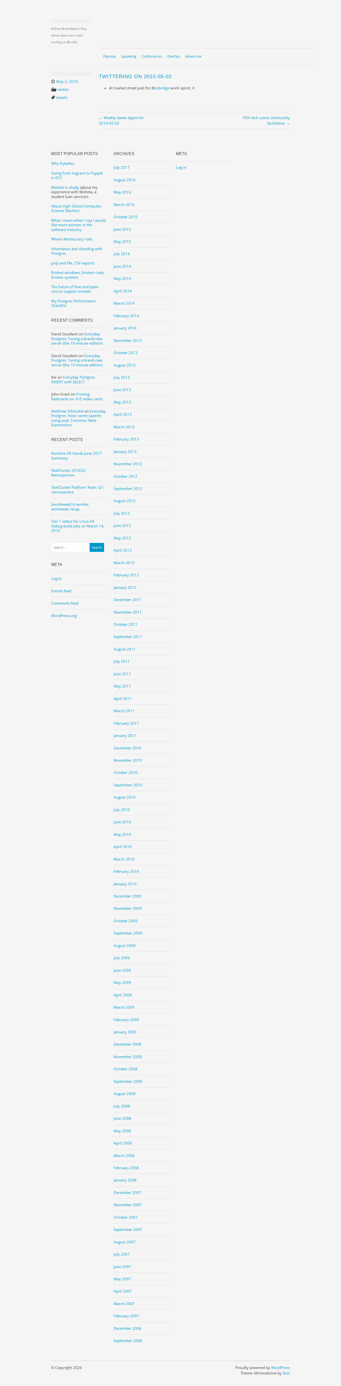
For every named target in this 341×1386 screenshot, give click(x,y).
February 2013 (126, 439)
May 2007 (122, 1278)
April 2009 (123, 994)
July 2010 (122, 809)
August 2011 (125, 649)
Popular (109, 56)
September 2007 (128, 1229)
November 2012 (128, 463)
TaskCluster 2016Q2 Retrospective (68, 472)
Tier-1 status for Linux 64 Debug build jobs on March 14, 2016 (77, 526)
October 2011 (126, 624)
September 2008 (128, 1081)
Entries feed (61, 590)
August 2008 (125, 1093)
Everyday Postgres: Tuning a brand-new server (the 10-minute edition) (76, 338)
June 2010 (122, 821)
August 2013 (125, 365)
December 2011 (127, 599)
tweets (61, 97)
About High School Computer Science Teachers (76, 208)
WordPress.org (64, 615)
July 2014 (122, 253)
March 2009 (124, 1007)
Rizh (286, 1373)
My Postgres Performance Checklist (73, 303)
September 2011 (128, 636)
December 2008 (127, 1044)
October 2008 (126, 1068)
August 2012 (125, 500)
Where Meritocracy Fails (72, 238)
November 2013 (128, 340)
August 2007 (125, 1241)
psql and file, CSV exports (73, 262)
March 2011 (124, 710)
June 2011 (122, 673)
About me (193, 56)
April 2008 (123, 1143)
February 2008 (126, 1167)
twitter (63, 89)
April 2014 (123, 290)
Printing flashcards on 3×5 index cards (77, 396)
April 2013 (123, 414)
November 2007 (128, 1204)
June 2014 (122, 266)
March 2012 (124, 562)
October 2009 (126, 920)
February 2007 (126, 1315)
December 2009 (127, 896)
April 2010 (123, 846)
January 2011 (125, 735)
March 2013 (124, 426)
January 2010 (125, 883)
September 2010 (128, 784)
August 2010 (125, 797)
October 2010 (126, 772)
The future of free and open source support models (74, 289)
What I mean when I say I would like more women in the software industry (78, 225)
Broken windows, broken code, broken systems (78, 274)
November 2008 (128, 1056)
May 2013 (122, 402)
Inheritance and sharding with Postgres (76, 251)
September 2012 (128, 488)
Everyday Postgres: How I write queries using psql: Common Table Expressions (78, 418)
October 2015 (126, 216)
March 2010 (124, 859)
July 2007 (122, 1254)
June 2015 (122, 229)
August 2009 (125, 945)
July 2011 (122, 661)
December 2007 (127, 1192)
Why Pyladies (62, 163)
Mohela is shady (65, 187)
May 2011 (122, 686)
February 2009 (126, 1019)
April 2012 (123, 550)
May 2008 (122, 1130)
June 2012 (122, 525)
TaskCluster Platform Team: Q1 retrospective (77, 489)
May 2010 (122, 834)
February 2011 (126, 723)
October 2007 (126, 1217)
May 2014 (122, 278)
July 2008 (122, 1106)
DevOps (173, 56)
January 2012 (125, 587)
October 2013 (126, 352)
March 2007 (124, 1303)
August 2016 (125, 179)
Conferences (151, 56)
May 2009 (122, 982)
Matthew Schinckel (67, 411)
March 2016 (124, 204)
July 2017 (122, 167)
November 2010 (128, 760)
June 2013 (122, 389)
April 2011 (123, 698)
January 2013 (125, 451)
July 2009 (122, 957)
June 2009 (122, 970)
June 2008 (122, 1118)
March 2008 (124, 1155)
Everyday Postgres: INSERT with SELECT (73, 379)
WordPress (280, 1367)
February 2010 (126, 871)
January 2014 (125, 327)
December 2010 (127, 747)
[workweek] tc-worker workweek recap (70, 506)
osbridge (162, 87)
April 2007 (123, 1291)
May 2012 (122, 537)
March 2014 (124, 303)
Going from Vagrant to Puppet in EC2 (77, 175)
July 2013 (122, 377)
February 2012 (126, 574)
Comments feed (64, 603)
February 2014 (126, 315)
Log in (56, 578)
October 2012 (126, 476)
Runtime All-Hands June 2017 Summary (76, 455)
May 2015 (122, 241)
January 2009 (125, 1031)
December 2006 (127, 1328)
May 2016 (122, 192)
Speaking (128, 56)
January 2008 (125, 1179)
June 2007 (122, 1266)
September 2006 (128, 1340)
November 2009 (128, 908)
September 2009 (128, 932)
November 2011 (128, 612)
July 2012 (122, 513)
